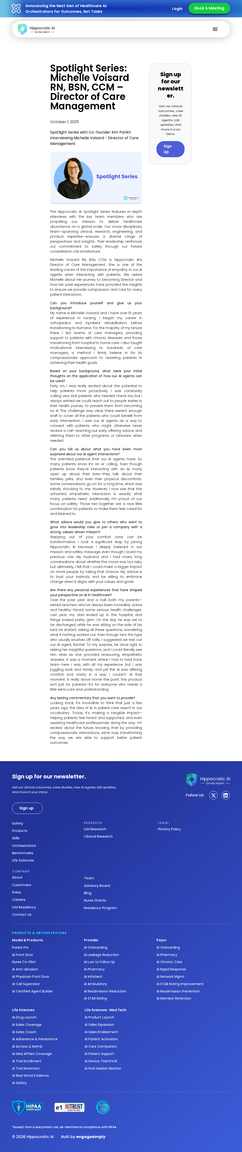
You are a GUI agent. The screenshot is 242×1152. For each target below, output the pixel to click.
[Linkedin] (225, 795)
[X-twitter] (213, 795)
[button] (215, 29)
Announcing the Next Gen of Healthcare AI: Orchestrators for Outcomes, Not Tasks (66, 8)
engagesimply (90, 1136)
